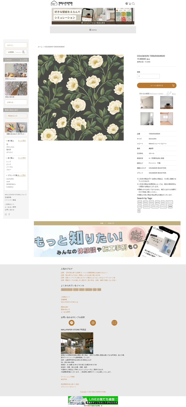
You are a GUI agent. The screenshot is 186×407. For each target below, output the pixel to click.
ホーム (40, 47)
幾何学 (8, 149)
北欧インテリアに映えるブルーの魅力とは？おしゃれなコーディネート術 (90, 278)
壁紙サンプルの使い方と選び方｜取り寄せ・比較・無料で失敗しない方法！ (91, 280)
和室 (99, 289)
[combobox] (16, 116)
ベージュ (163, 206)
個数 (138, 72)
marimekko (10, 179)
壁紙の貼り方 (65, 309)
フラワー (147, 206)
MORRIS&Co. (11, 184)
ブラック (155, 206)
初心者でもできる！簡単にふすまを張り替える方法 (82, 275)
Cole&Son (9, 187)
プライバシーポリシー (68, 387)
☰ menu (93, 29)
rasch (8, 181)
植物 (170, 206)
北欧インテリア (66, 289)
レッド (8, 161)
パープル (9, 167)
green (157, 202)
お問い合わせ (9, 210)
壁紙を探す (64, 307)
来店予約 (64, 379)
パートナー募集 (10, 200)
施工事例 (89, 289)
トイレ (76, 289)
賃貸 (94, 289)
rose (162, 202)
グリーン (169, 202)
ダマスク (9, 152)
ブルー (8, 169)
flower (151, 202)
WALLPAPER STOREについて (16, 194)
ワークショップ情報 (67, 377)
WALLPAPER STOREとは (69, 302)
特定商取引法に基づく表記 (70, 384)
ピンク (8, 164)
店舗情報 (8, 197)
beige (139, 202)
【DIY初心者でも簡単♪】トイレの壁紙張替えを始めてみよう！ (86, 272)
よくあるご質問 (10, 207)
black (145, 202)
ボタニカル (10, 147)
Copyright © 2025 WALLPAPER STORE (93, 392)
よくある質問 (65, 312)
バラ (139, 206)
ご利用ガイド (9, 204)
